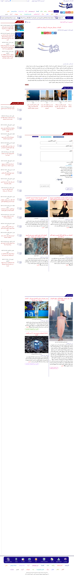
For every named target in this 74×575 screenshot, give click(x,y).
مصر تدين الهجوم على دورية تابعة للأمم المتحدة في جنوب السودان (47, 106)
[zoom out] (29, 22)
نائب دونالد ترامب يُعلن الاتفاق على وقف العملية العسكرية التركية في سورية (8, 147)
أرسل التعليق (69, 188)
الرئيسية (70, 22)
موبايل (16, 561)
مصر (41, 78)
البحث (28, 0)
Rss (36, 561)
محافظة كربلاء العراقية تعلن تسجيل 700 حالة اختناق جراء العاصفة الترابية (8, 130)
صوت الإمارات (7, 0)
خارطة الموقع (59, 561)
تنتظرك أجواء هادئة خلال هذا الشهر (8, 108)
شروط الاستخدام (69, 165)
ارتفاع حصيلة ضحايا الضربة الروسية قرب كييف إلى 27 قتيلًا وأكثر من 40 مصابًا (41, 17)
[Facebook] (58, 137)
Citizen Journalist (44, 561)
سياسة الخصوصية (8, 561)
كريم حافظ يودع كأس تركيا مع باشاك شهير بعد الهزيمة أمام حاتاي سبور (7, 228)
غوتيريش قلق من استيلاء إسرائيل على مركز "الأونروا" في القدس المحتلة (61, 106)
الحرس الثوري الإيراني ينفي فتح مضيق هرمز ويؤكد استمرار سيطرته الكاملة (33, 106)
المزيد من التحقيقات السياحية (32, 329)
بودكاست (65, 561)
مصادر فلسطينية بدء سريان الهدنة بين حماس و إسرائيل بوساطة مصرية (7, 264)
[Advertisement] (29, 6)
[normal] (27, 22)
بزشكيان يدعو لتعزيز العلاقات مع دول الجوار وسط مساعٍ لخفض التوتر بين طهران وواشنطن (7, 56)
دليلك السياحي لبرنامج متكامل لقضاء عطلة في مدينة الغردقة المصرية (7, 28)
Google (2, 0)
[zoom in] (26, 22)
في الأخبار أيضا (63, 22)
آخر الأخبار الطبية (53, 368)
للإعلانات (29, 561)
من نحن (52, 561)
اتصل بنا (23, 561)
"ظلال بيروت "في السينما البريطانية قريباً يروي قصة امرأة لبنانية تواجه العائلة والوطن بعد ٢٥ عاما (8, 47)
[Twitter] (46, 137)
